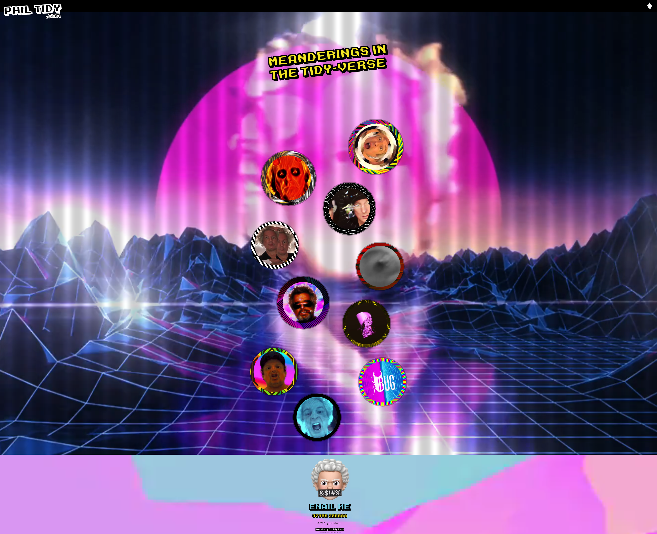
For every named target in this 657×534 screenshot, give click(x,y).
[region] (377, 148)
